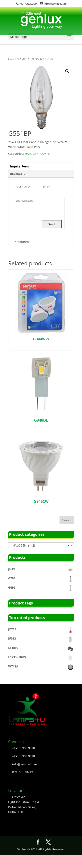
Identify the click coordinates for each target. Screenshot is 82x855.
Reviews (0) (18, 174)
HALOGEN (35, 59)
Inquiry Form (19, 166)
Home (12, 59)
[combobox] (41, 545)
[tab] (41, 166)
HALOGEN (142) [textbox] (39, 545)
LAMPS (22, 59)
